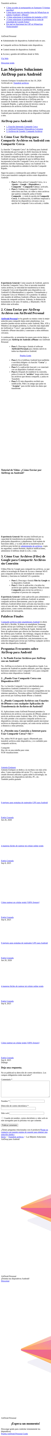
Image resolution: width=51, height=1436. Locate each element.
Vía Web (4, 58)
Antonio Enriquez (8, 767)
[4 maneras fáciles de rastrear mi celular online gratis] (25, 833)
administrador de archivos (31, 546)
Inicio (3, 1137)
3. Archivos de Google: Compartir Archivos (24, 131)
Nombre (5, 1101)
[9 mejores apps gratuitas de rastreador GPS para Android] (25, 790)
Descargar (5, 1281)
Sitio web (5, 1113)
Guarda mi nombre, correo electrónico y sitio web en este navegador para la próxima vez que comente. (24, 1119)
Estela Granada (7, 817)
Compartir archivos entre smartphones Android (20, 622)
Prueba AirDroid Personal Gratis (14, 1434)
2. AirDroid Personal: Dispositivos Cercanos (24, 129)
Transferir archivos (21, 83)
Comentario (6, 1079)
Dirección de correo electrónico (15, 1106)
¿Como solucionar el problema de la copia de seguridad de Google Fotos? (24, 20)
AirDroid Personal (9, 319)
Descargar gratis (7, 63)
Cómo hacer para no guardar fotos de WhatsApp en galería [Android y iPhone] (27, 13)
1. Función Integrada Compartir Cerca (22, 126)
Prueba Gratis (25, 355)
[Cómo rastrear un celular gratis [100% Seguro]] (25, 882)
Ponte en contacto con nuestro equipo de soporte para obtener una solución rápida (24, 1132)
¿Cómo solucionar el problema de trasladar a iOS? (27, 17)
